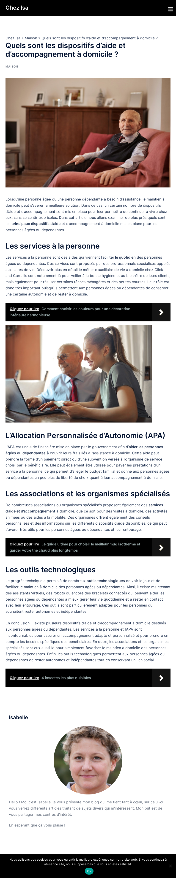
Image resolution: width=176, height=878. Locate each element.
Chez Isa (17, 7)
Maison (31, 38)
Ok (89, 871)
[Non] (170, 866)
